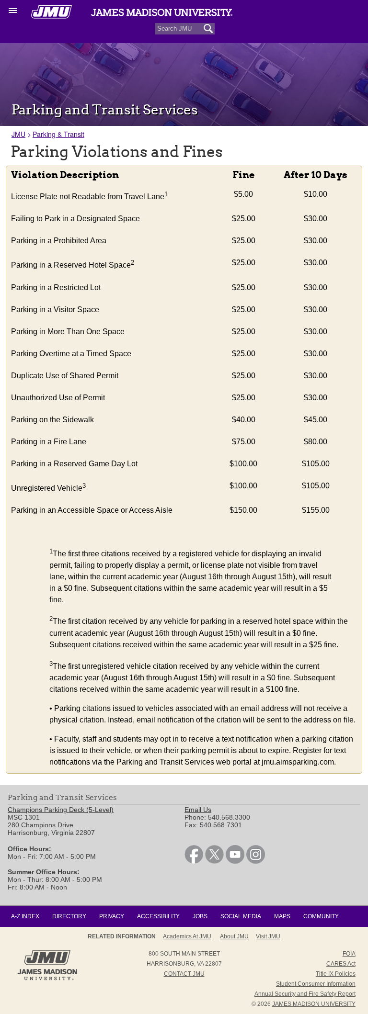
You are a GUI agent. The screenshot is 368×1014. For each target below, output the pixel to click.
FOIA (349, 953)
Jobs (200, 916)
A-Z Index (25, 916)
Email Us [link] (197, 809)
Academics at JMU (187, 936)
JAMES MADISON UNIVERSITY (314, 1004)
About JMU (234, 936)
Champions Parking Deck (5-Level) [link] (61, 809)
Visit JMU (268, 936)
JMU (18, 134)
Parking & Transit (58, 134)
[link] (193, 861)
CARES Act (341, 963)
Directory (69, 916)
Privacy (111, 916)
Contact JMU (184, 973)
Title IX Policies (336, 973)
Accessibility (158, 916)
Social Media (240, 916)
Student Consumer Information (316, 983)
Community (321, 916)
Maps (282, 916)
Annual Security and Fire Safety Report (305, 994)
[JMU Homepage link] (47, 979)
